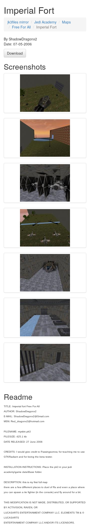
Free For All (21, 26)
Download (15, 53)
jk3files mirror (18, 21)
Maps (66, 21)
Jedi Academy (45, 21)
